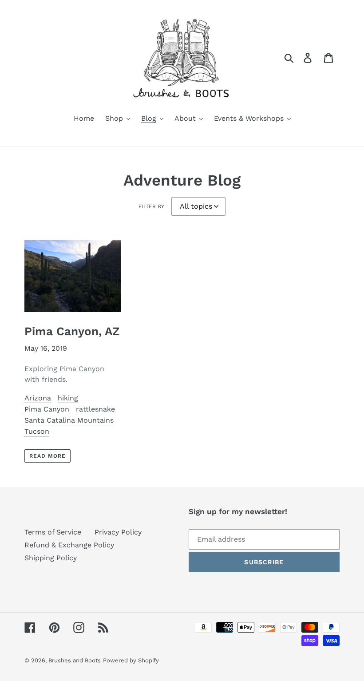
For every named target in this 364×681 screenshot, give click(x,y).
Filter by (151, 206)
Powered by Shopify (131, 660)
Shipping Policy (50, 558)
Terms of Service (52, 532)
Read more (47, 456)
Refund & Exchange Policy (69, 545)
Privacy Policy (118, 532)
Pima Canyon (46, 409)
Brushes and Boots (74, 660)
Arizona (37, 398)
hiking (68, 398)
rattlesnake (95, 409)
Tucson (36, 431)
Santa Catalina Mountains (69, 420)
